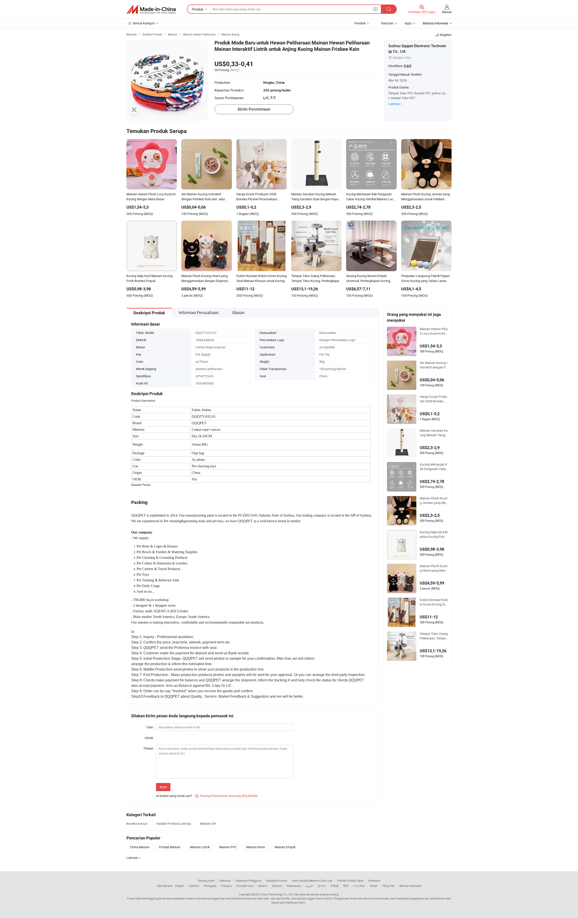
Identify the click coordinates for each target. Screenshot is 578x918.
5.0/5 (407, 66)
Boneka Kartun (136, 823)
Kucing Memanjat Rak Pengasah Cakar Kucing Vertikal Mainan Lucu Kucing (433, 466)
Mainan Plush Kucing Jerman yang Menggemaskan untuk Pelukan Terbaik (434, 500)
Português (210, 886)
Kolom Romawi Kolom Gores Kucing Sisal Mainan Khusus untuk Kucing (434, 602)
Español (194, 886)
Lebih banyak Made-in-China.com (312, 880)
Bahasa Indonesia (410, 886)
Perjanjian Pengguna (248, 880)
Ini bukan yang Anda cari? (174, 796)
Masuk (447, 12)
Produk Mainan (169, 847)
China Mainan (139, 847)
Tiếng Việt (388, 886)
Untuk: (149, 738)
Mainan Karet (255, 847)
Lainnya (394, 104)
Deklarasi (225, 880)
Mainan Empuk (285, 847)
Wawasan (374, 880)
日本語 (335, 886)
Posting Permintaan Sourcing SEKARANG (226, 796)
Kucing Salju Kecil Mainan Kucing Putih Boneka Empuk (433, 534)
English (179, 886)
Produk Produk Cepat (350, 880)
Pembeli (360, 23)
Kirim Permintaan (254, 109)
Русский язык (244, 886)
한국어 (322, 886)
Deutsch (277, 886)
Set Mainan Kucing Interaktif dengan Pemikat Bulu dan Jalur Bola (433, 365)
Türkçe (373, 886)
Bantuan (387, 23)
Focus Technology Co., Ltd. (277, 894)
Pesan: (148, 748)
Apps (408, 23)
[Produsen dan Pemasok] (151, 9)
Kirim (163, 787)
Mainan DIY (208, 823)
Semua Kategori (144, 23)
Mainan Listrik (200, 847)
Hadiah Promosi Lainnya (173, 823)
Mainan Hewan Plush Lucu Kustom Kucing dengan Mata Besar (434, 331)
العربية (309, 886)
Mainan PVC (228, 847)
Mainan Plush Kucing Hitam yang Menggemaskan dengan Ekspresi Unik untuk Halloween (433, 568)
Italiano (262, 886)
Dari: (149, 727)
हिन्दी (345, 886)
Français (226, 886)
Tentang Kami (206, 880)
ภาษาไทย (359, 886)
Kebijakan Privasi (276, 880)
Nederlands (294, 886)
